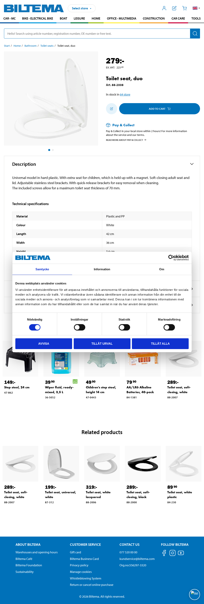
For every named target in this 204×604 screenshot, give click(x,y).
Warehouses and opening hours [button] (37, 552)
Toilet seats (47, 45)
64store (125, 94)
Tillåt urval (102, 343)
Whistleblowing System (85, 578)
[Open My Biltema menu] (164, 8)
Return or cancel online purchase (91, 585)
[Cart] (184, 8)
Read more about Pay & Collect (124, 139)
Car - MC (9, 18)
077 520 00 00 (128, 552)
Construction (154, 18)
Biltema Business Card (84, 559)
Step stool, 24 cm (16, 387)
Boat (63, 18)
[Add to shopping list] (111, 108)
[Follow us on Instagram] (172, 554)
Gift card (75, 552)
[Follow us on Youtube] (181, 555)
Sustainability (25, 572)
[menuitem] (9, 18)
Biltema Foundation (29, 565)
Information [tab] (102, 269)
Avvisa (43, 343)
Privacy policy (79, 565)
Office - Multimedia (121, 18)
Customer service (85, 544)
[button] (196, 8)
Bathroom (31, 45)
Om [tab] (161, 269)
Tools (196, 18)
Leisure (79, 18)
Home (96, 18)
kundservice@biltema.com (137, 559)
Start (7, 45)
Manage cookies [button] (81, 572)
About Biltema (28, 544)
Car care (178, 18)
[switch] (79, 327)
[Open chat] (194, 594)
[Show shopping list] (174, 8)
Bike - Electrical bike (37, 18)
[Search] (195, 33)
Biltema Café (24, 559)
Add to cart (157, 109)
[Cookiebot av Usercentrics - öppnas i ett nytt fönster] (171, 258)
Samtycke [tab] (42, 269)
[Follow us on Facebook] (164, 554)
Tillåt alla (160, 343)
